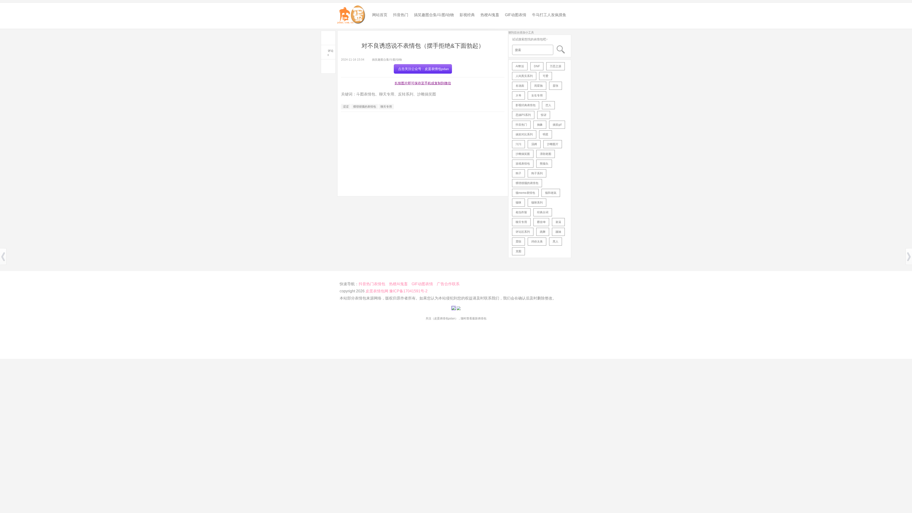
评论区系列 (523, 231)
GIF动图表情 (515, 15)
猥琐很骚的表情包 (364, 106)
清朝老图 (545, 154)
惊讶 (543, 115)
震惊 (518, 241)
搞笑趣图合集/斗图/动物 (434, 15)
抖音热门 (400, 15)
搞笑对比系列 (524, 134)
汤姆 (534, 144)
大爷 (518, 95)
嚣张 (555, 85)
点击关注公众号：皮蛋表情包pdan (423, 69)
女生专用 (537, 95)
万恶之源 (555, 66)
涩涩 (346, 106)
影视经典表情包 (526, 105)
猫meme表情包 (525, 193)
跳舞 (543, 231)
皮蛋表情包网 (377, 291)
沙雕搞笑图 (523, 154)
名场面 (520, 85)
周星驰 (538, 85)
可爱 (545, 76)
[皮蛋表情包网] (351, 13)
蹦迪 (558, 231)
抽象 (540, 124)
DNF (537, 66)
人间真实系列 (524, 76)
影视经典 (467, 15)
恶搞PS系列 (523, 115)
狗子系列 (537, 173)
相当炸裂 (521, 212)
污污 (518, 144)
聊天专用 (386, 106)
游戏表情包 (523, 163)
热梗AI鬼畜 (489, 15)
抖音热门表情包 (372, 284)
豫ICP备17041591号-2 (408, 291)
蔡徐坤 (541, 222)
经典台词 (542, 212)
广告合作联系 (448, 284)
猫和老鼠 (550, 193)
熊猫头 (544, 163)
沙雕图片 (552, 144)
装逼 (558, 222)
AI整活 (520, 66)
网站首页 (379, 15)
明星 (545, 134)
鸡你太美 (537, 241)
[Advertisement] (422, 150)
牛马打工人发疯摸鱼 (549, 15)
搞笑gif (557, 124)
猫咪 (518, 202)
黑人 (555, 241)
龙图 (518, 251)
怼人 (548, 105)
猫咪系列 (537, 202)
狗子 (518, 173)
